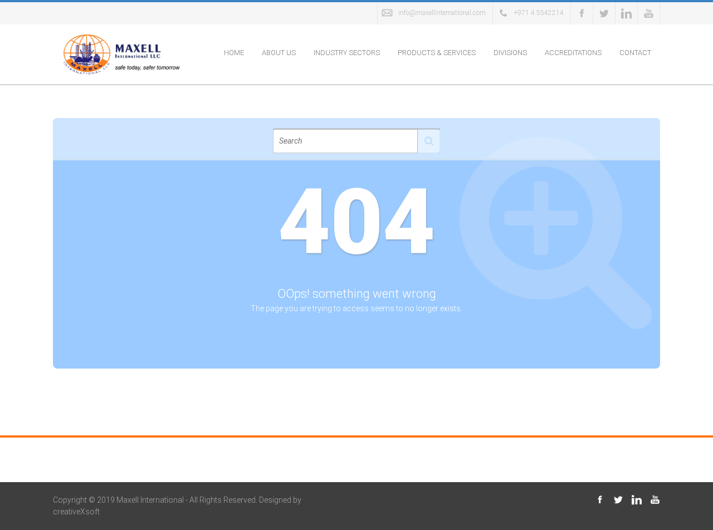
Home (234, 52)
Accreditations (573, 52)
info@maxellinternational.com (442, 13)
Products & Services (437, 52)
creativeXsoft (76, 511)
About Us (279, 52)
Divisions (510, 52)
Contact (635, 52)
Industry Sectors (347, 52)
